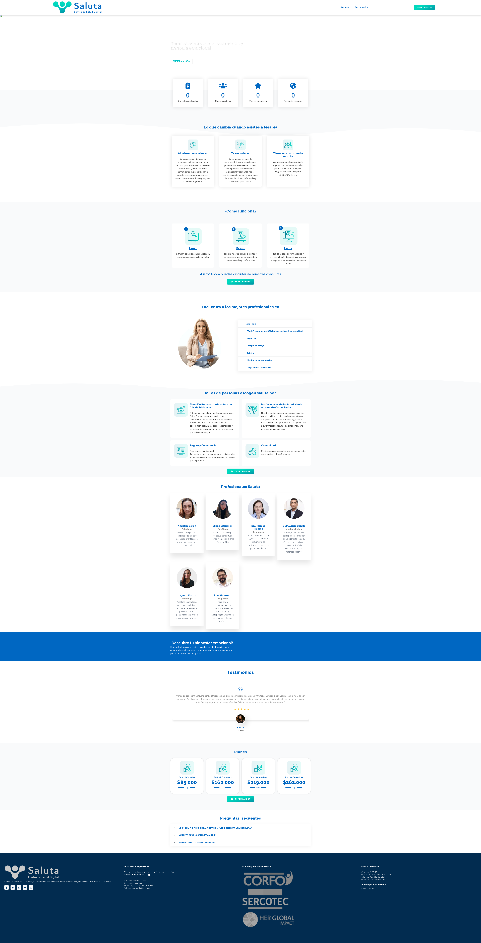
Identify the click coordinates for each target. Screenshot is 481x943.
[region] (240, 52)
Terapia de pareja (255, 346)
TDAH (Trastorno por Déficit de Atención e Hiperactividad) (275, 331)
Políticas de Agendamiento (135, 880)
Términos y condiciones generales (138, 885)
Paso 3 (288, 248)
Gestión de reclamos (133, 883)
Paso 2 (240, 248)
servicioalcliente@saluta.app (137, 874)
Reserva (344, 7)
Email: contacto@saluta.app (373, 879)
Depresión (251, 338)
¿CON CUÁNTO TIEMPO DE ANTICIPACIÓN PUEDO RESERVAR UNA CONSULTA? (215, 828)
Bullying (250, 353)
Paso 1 (193, 248)
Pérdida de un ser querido (259, 360)
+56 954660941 (368, 888)
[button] (275, 323)
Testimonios (361, 7)
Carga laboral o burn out (259, 367)
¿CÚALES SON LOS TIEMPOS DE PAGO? (197, 842)
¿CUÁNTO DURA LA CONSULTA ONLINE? (197, 835)
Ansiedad (251, 324)
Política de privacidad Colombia (137, 888)
